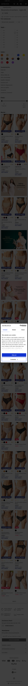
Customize (13, 359)
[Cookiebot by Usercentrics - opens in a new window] (20, 326)
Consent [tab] (5, 329)
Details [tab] (14, 329)
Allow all (14, 355)
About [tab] (23, 329)
